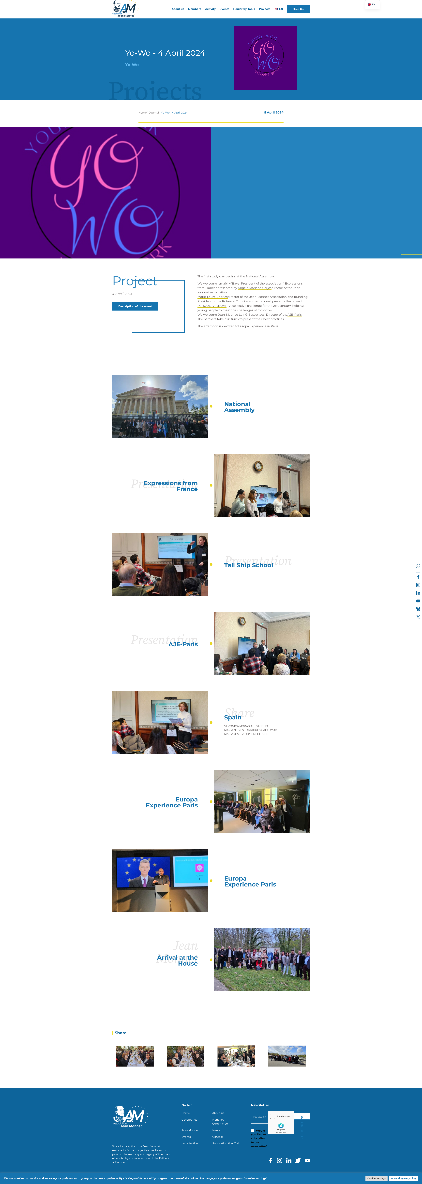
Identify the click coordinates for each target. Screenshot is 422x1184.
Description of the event (135, 306)
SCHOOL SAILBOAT (211, 306)
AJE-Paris (294, 314)
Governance (189, 1119)
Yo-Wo (132, 64)
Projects (264, 9)
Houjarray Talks (244, 9)
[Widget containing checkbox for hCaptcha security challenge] (281, 1122)
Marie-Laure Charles (212, 297)
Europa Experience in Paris (258, 326)
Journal (154, 112)
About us (218, 1113)
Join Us (298, 9)
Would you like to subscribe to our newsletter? (259, 1138)
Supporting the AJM (225, 1143)
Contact (217, 1136)
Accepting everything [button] (403, 1178)
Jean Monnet (190, 1130)
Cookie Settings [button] (376, 1178)
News (216, 1130)
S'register (302, 1117)
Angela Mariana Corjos (254, 288)
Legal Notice (189, 1143)
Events (224, 9)
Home (142, 112)
